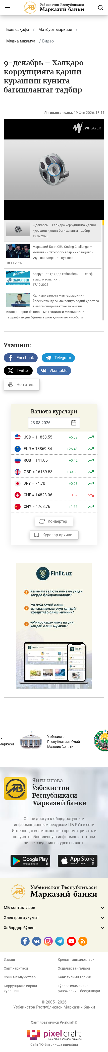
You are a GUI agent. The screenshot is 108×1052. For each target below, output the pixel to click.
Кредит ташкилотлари (76, 960)
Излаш (9, 960)
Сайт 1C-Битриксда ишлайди (54, 1044)
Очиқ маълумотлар (20, 977)
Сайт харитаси (16, 968)
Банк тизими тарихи (74, 977)
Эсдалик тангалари (74, 968)
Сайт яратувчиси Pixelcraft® (54, 1022)
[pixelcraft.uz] (54, 1034)
